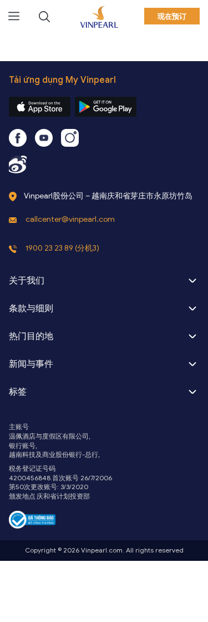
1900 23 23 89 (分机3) (62, 248)
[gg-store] (105, 107)
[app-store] (39, 107)
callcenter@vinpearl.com (70, 219)
